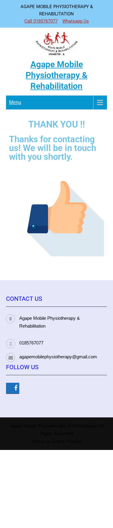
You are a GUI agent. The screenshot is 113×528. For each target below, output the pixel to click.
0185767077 (31, 342)
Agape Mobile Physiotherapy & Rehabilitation (56, 75)
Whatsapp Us (75, 21)
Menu (15, 102)
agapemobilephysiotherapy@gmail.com (58, 356)
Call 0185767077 (41, 21)
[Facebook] (12, 388)
